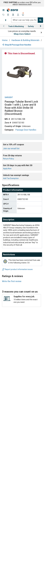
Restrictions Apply (25, 4)
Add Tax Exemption (11, 178)
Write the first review (11, 281)
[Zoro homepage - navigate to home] (12, 10)
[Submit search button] (40, 20)
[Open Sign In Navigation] (18, 15)
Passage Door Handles (25, 129)
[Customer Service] (13, 15)
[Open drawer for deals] (3, 15)
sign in (15, 4)
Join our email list (11, 148)
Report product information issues (19, 269)
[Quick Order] (8, 15)
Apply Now (7, 168)
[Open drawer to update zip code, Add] (5, 20)
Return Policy (8, 158)
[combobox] (27, 20)
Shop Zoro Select (22, 34)
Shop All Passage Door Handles (18, 45)
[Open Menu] (3, 10)
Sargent (9, 97)
